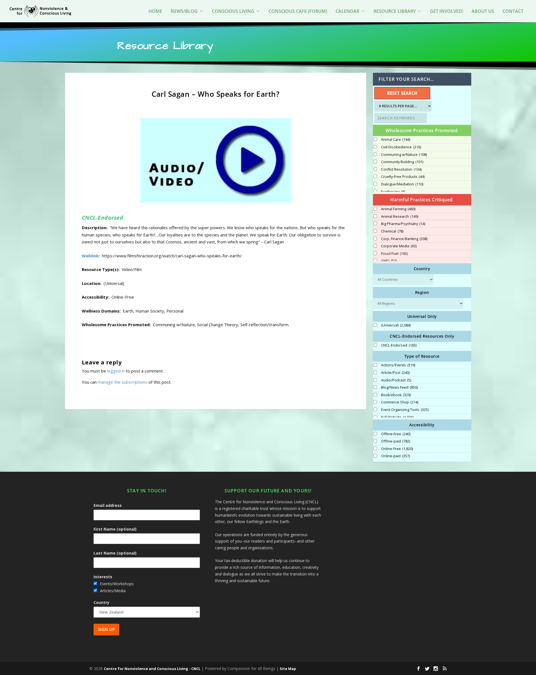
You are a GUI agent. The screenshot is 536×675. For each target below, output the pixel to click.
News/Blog (184, 11)
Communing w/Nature (404, 155)
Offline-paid (395, 441)
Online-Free (397, 449)
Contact (512, 11)
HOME (155, 11)
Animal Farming (398, 209)
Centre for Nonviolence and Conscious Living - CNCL (152, 668)
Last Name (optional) (115, 553)
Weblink (90, 255)
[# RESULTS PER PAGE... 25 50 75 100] (402, 106)
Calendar (347, 11)
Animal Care (395, 139)
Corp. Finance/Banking (404, 239)
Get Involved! (446, 11)
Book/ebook (396, 395)
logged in (116, 371)
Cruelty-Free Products (403, 177)
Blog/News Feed (399, 387)
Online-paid (395, 456)
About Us (483, 11)
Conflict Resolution (401, 169)
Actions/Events (398, 365)
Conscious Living (233, 11)
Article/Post (395, 373)
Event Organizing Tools (405, 410)
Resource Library (395, 11)
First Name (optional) (115, 529)
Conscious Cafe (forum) (298, 11)
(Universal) (396, 325)
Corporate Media (399, 246)
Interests (103, 576)
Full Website (397, 417)
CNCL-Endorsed (399, 345)
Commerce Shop (399, 402)
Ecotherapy (393, 192)
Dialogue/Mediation (402, 184)
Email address (108, 505)
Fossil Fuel (394, 253)
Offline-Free (395, 434)
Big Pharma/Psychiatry (403, 224)
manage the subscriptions (122, 382)
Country (101, 602)
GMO (389, 261)
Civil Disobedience (401, 147)
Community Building (402, 162)
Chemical (392, 231)
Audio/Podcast (396, 380)
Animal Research (399, 216)
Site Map (288, 668)
